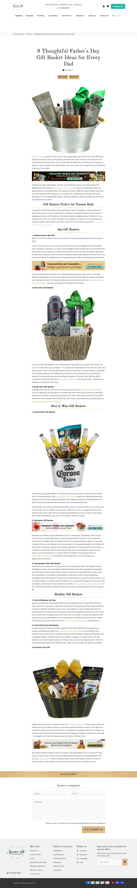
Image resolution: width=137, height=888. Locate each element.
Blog (28, 34)
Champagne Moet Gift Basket (89, 584)
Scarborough (59, 858)
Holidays (80, 16)
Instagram (83, 855)
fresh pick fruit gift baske (70, 631)
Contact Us (118, 6)
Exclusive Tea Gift (76, 724)
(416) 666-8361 (15, 873)
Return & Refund (37, 866)
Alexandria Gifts (18, 34)
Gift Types (66, 16)
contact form (44, 759)
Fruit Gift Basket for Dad (76, 621)
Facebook (83, 851)
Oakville (57, 862)
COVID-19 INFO (35, 855)
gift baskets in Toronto (63, 188)
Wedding (29, 16)
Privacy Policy (36, 870)
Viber (81, 862)
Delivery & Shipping (38, 862)
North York (58, 866)
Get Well (41, 16)
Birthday (19, 16)
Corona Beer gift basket (66, 497)
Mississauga (58, 855)
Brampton (57, 851)
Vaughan (57, 870)
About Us (34, 851)
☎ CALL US (116, 16)
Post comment (92, 830)
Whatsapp (83, 858)
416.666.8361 (64, 8)
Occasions (53, 16)
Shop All (92, 16)
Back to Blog (69, 774)
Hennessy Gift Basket (41, 556)
